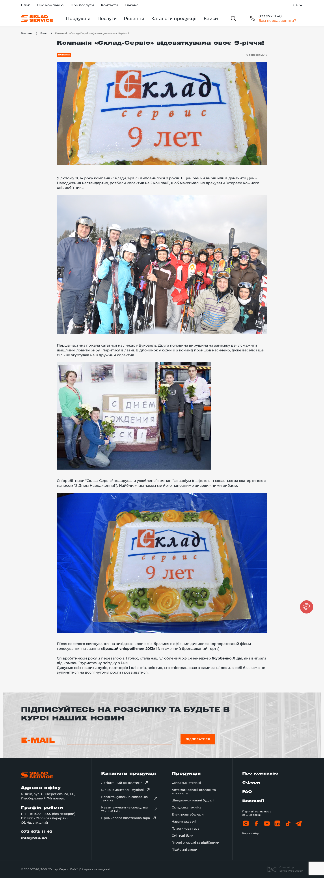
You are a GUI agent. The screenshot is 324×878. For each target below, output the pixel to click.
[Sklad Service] (37, 18)
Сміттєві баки (183, 835)
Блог (25, 5)
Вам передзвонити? (277, 20)
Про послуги (82, 5)
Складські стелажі (186, 782)
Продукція (78, 18)
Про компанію (50, 5)
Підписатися (198, 739)
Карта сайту (250, 833)
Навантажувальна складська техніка (124, 798)
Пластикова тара (185, 828)
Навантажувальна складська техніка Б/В (124, 809)
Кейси (211, 18)
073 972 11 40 (270, 16)
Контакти (109, 5)
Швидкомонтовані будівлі (122, 790)
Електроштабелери (188, 814)
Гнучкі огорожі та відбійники (195, 842)
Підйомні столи (184, 849)
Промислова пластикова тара (125, 818)
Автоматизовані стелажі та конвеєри (194, 791)
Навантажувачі (184, 821)
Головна (26, 33)
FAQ (247, 792)
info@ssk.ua (34, 838)
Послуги (107, 18)
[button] (306, 606)
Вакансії (132, 5)
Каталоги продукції (174, 18)
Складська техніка (186, 807)
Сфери (251, 782)
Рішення (134, 18)
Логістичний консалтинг (121, 782)
